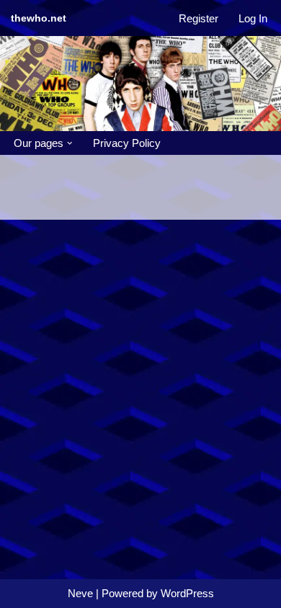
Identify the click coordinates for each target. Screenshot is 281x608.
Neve (80, 593)
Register (198, 18)
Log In (252, 18)
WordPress (187, 593)
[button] (70, 143)
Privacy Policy (127, 143)
